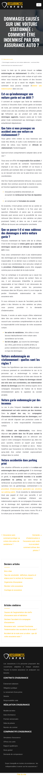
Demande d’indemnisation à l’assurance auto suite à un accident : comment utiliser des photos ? (31, 542)
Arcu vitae (8, 571)
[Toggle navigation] (38, 4)
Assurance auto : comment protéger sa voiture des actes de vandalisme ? (11, 539)
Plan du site (21, 774)
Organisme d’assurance (13, 582)
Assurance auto (8, 59)
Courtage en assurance (13, 590)
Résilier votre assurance (13, 586)
